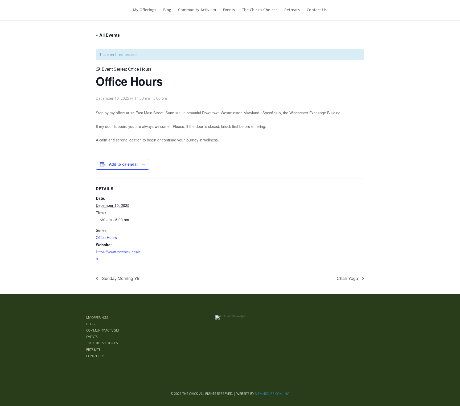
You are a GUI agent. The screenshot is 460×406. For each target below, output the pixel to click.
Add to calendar (123, 164)
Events (229, 10)
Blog (167, 10)
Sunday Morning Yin (121, 278)
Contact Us (317, 10)
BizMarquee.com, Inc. (272, 393)
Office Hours (106, 237)
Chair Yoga (348, 278)
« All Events (108, 35)
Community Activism (197, 10)
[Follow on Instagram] (368, 336)
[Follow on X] (355, 336)
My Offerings (144, 10)
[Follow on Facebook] (343, 336)
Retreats (292, 10)
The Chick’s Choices (259, 10)
